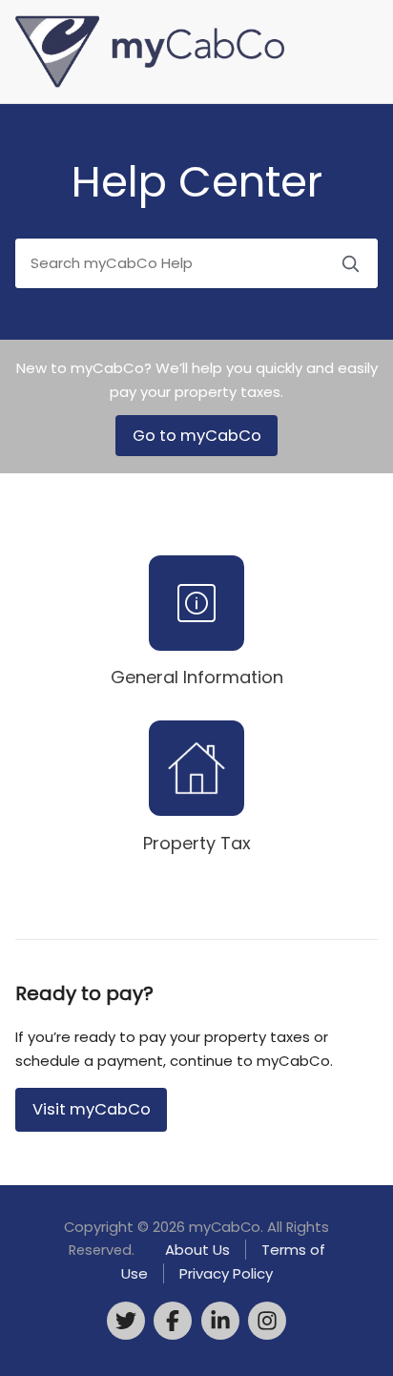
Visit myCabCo (91, 1109)
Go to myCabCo (197, 436)
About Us (197, 1250)
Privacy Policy (226, 1273)
